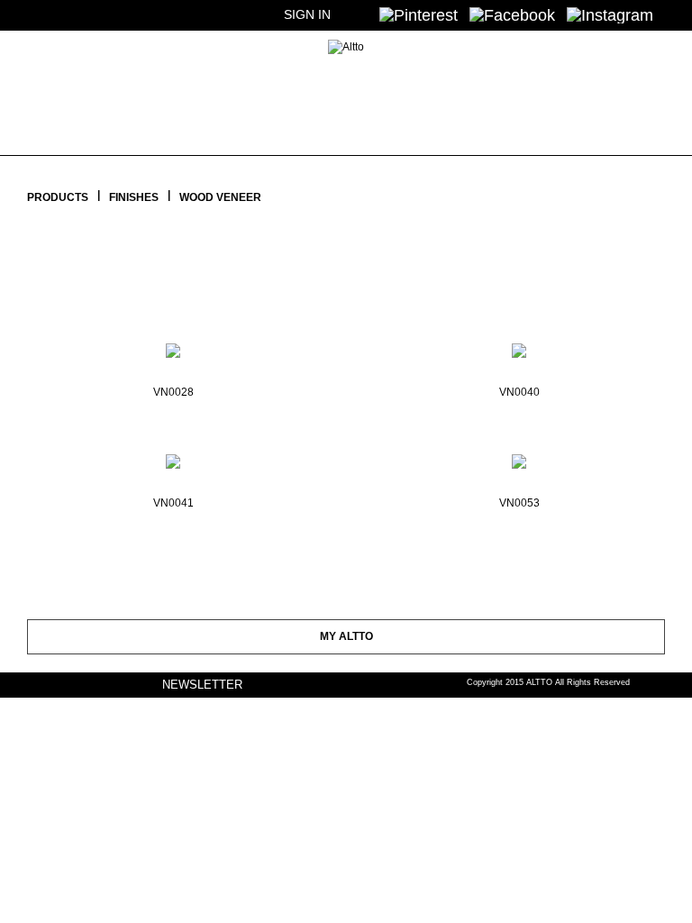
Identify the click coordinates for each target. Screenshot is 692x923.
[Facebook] (512, 14)
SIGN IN (307, 14)
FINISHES (134, 197)
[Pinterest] (418, 14)
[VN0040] (519, 345)
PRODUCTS (57, 197)
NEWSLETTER (202, 684)
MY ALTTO (346, 636)
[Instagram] (610, 14)
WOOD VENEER (220, 197)
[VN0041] (173, 456)
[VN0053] (519, 456)
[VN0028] (173, 345)
